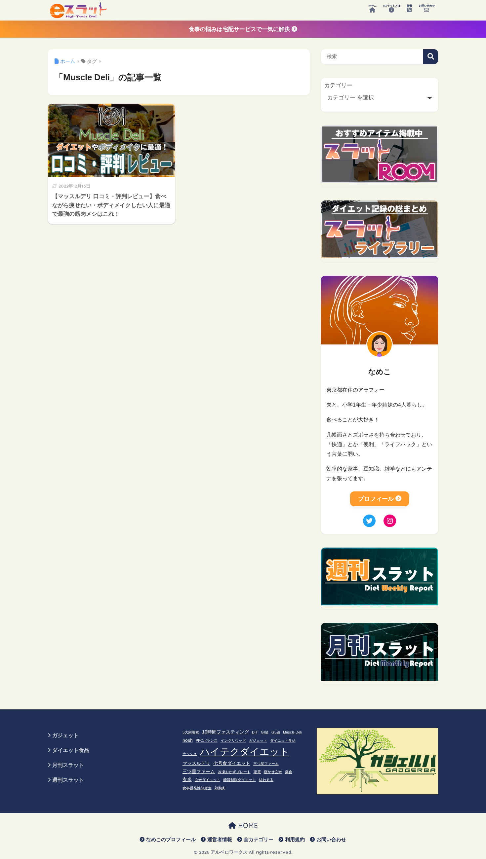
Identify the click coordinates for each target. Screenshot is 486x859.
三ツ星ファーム (198, 771)
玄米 (187, 779)
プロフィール (376, 498)
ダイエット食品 (70, 750)
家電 (257, 772)
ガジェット (65, 735)
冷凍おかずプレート (234, 772)
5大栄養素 (190, 732)
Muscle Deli (292, 732)
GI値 (264, 732)
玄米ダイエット (207, 780)
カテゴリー (338, 85)
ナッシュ (189, 754)
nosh (187, 740)
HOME (247, 825)
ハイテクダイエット (244, 751)
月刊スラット (68, 765)
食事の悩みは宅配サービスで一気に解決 (240, 29)
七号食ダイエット (231, 763)
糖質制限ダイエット (239, 780)
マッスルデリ (196, 763)
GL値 (275, 732)
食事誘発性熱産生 (197, 788)
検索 (430, 56)
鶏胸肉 (220, 788)
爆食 (288, 772)
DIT (255, 732)
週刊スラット (68, 780)
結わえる (266, 780)
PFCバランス (207, 740)
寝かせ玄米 (273, 772)
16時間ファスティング (225, 732)
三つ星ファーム (266, 764)
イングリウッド (233, 740)
